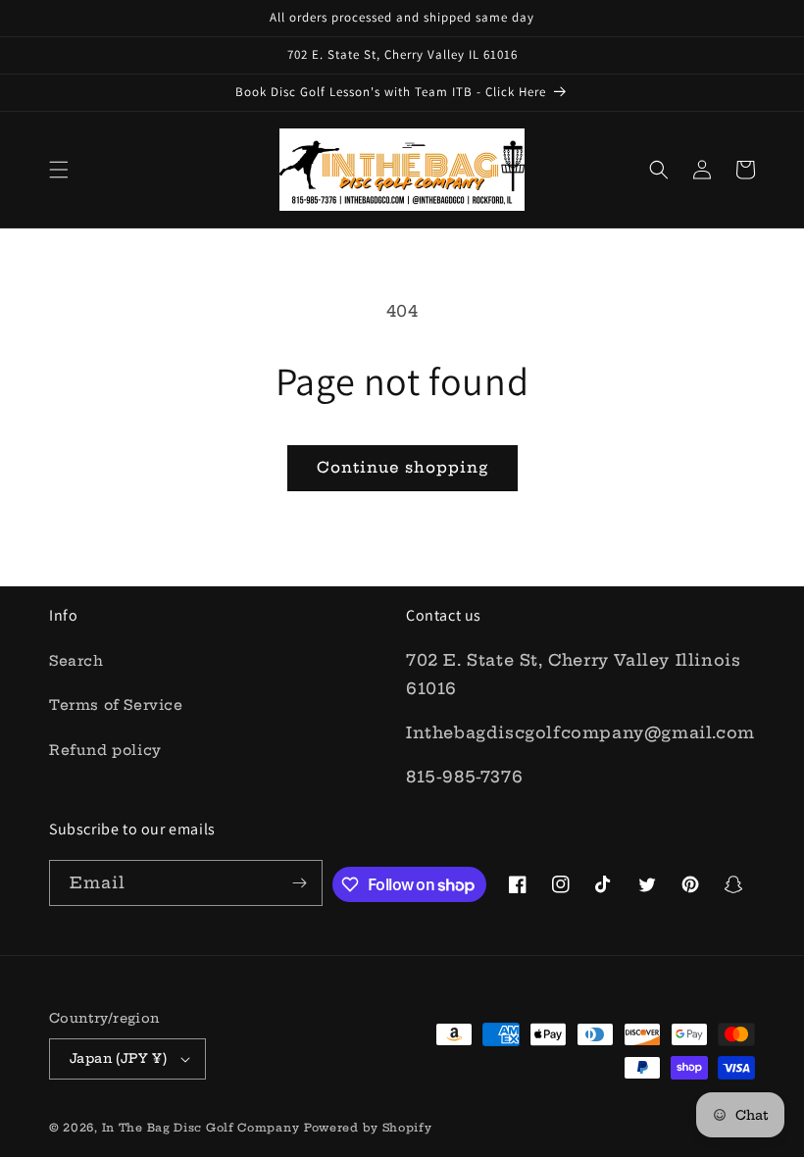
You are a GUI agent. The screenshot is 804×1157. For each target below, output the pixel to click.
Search (76, 661)
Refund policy (105, 750)
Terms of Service (116, 705)
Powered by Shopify (368, 1127)
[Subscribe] (300, 883)
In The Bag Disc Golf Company (201, 1127)
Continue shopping (402, 467)
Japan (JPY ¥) (118, 1058)
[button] (58, 169)
